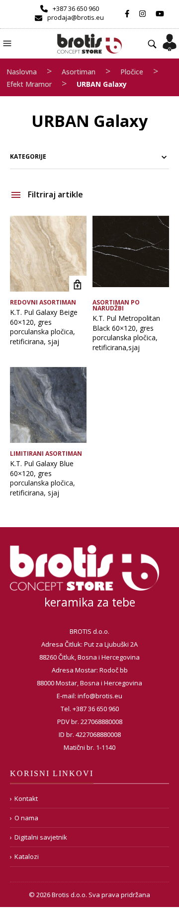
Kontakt (26, 798)
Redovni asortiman (43, 302)
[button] (8, 42)
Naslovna (21, 71)
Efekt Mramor (29, 84)
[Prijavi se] (170, 39)
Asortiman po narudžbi (116, 305)
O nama (26, 817)
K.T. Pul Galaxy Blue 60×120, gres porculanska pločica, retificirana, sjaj (42, 478)
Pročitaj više (78, 284)
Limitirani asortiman (46, 453)
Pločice (131, 71)
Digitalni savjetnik (40, 837)
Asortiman (78, 71)
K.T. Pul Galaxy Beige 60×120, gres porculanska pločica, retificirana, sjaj (44, 326)
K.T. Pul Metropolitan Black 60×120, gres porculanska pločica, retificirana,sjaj (126, 332)
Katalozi (26, 856)
